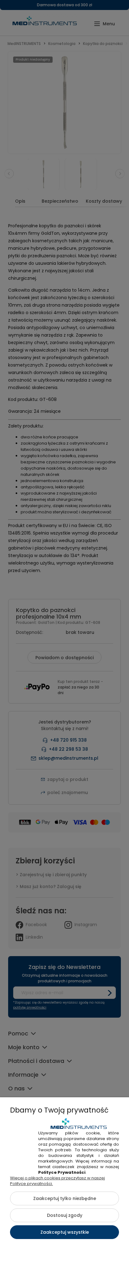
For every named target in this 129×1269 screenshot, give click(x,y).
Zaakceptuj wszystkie (64, 1232)
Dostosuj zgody (64, 1215)
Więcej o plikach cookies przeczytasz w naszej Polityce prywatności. (57, 1181)
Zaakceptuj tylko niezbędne (64, 1198)
